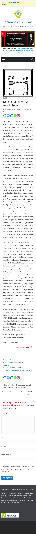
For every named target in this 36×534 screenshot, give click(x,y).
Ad (2, 438)
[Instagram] (18, 115)
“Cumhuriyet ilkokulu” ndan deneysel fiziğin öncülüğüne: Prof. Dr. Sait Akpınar (17, 386)
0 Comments (27, 109)
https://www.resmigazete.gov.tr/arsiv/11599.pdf (19, 370)
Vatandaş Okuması (18, 22)
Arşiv (5, 97)
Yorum (4, 414)
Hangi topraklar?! (13, 3)
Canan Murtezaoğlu (9, 112)
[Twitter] (8, 115)
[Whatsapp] (15, 115)
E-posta (4, 446)
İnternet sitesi (6, 455)
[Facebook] (4, 115)
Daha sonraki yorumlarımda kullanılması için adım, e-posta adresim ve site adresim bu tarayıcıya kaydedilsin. (17, 469)
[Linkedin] (11, 115)
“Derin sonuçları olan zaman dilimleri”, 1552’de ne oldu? (17, 393)
